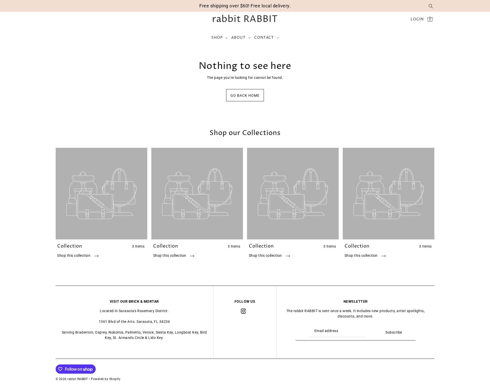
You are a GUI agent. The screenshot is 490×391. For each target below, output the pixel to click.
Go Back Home (245, 95)
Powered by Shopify (105, 379)
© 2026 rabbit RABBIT (72, 379)
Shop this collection (74, 255)
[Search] (431, 6)
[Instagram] (243, 311)
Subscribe (393, 332)
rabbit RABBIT (245, 19)
